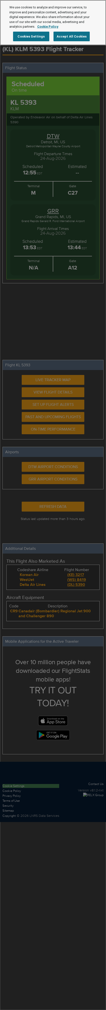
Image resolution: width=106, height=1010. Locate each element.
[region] (53, 22)
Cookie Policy (47, 26)
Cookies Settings (31, 36)
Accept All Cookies (72, 36)
